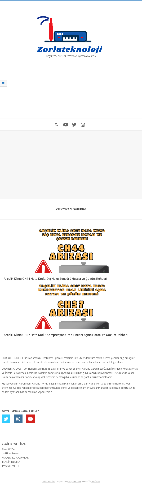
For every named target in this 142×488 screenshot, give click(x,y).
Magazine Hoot (74, 481)
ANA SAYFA (8, 449)
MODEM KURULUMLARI (15, 457)
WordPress (95, 481)
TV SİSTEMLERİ (10, 466)
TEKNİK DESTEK (11, 461)
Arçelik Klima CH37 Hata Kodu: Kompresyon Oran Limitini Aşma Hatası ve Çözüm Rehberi (65, 335)
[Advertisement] (71, 90)
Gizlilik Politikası (10, 453)
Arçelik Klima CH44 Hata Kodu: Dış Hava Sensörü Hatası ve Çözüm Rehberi (55, 278)
